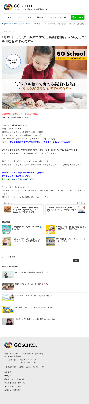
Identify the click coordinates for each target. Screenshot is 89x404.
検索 (76, 260)
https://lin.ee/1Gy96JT (23, 179)
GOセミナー (8, 31)
